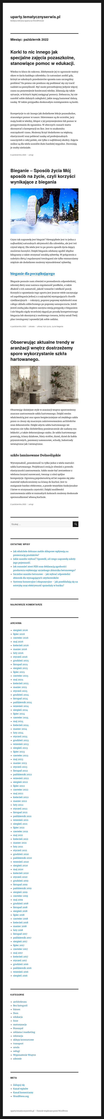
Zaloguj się (19, 1084)
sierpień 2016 (20, 975)
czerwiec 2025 (20, 675)
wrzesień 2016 (20, 971)
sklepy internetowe (23, 1039)
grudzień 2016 (20, 964)
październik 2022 (22, 774)
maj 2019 (18, 899)
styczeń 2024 (20, 736)
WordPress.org (21, 1096)
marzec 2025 (20, 687)
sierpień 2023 (20, 747)
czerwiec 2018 (20, 918)
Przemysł (18, 1028)
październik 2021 (22, 816)
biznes (16, 1009)
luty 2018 (18, 930)
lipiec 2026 (19, 634)
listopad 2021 (20, 812)
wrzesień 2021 (20, 820)
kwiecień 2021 (20, 839)
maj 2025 (18, 679)
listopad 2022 (20, 770)
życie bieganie (57, 326)
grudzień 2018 (20, 903)
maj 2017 (18, 952)
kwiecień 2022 (21, 797)
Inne (15, 1020)
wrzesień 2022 (21, 778)
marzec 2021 (20, 842)
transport (18, 1043)
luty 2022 (18, 804)
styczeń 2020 (20, 877)
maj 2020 (18, 869)
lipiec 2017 (18, 945)
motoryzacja (20, 1024)
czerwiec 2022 (20, 789)
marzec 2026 (20, 649)
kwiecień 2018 (20, 922)
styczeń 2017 (20, 960)
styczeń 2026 (20, 656)
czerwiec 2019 (20, 896)
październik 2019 (22, 888)
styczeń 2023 (20, 766)
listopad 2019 (20, 884)
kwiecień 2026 (21, 645)
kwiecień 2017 (20, 956)
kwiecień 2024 (21, 725)
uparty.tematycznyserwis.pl (35, 16)
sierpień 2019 (20, 892)
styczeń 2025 (20, 691)
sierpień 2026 (20, 630)
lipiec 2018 (18, 914)
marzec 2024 (20, 729)
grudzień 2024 (21, 694)
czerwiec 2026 (20, 637)
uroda (16, 1047)
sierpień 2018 (20, 911)
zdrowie (32, 326)
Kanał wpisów (20, 1088)
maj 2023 (18, 759)
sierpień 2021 (20, 823)
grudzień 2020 (21, 854)
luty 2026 (18, 653)
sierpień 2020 (20, 865)
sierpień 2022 (20, 782)
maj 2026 (18, 641)
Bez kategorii (20, 1005)
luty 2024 (18, 732)
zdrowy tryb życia (44, 326)
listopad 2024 (20, 698)
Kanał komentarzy (23, 1092)
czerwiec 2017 (20, 949)
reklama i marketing (24, 1032)
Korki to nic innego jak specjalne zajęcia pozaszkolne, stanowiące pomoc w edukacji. (42, 57)
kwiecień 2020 (21, 873)
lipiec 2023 (19, 751)
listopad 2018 (20, 907)
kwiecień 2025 (21, 683)
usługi (31, 154)
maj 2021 (18, 835)
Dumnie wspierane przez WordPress (52, 1111)
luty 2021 (18, 846)
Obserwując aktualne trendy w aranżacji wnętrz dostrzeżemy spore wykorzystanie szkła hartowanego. (42, 350)
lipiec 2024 (19, 713)
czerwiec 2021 (20, 831)
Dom (15, 1013)
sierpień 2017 (20, 941)
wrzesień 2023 (21, 744)
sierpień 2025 (20, 668)
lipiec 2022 (19, 785)
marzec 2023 (20, 763)
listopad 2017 (20, 933)
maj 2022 (18, 793)
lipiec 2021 (18, 827)
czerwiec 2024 (20, 717)
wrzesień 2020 (21, 861)
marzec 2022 (20, 801)
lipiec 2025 (19, 672)
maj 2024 (18, 721)
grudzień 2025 (21, 660)
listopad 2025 (20, 664)
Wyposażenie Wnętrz (24, 1055)
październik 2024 (22, 702)
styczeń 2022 (20, 808)
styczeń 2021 (20, 850)
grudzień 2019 (20, 880)
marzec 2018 (20, 926)
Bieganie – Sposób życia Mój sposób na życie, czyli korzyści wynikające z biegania (42, 176)
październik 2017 (22, 937)
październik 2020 (22, 858)
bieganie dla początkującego (32, 274)
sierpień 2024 (20, 710)
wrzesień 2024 (21, 706)
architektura (20, 1001)
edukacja (18, 1017)
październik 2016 (22, 968)
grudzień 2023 (21, 740)
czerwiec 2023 (20, 755)
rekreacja (18, 1036)
